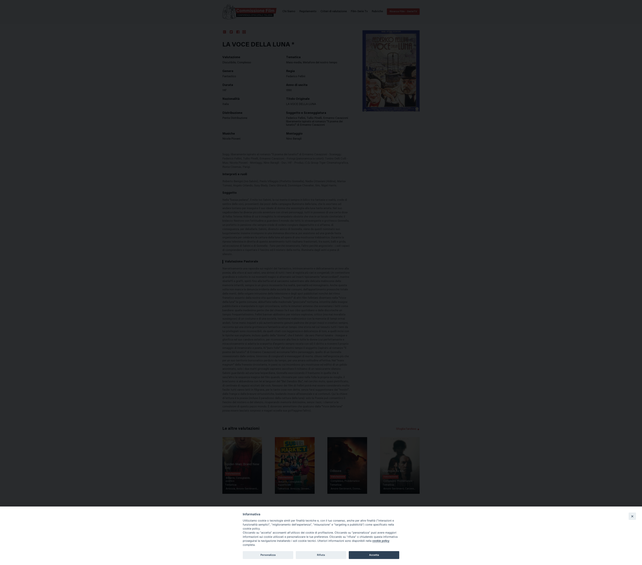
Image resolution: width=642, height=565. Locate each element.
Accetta (374, 554)
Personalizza (268, 554)
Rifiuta (321, 554)
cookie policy (380, 540)
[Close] (632, 516)
